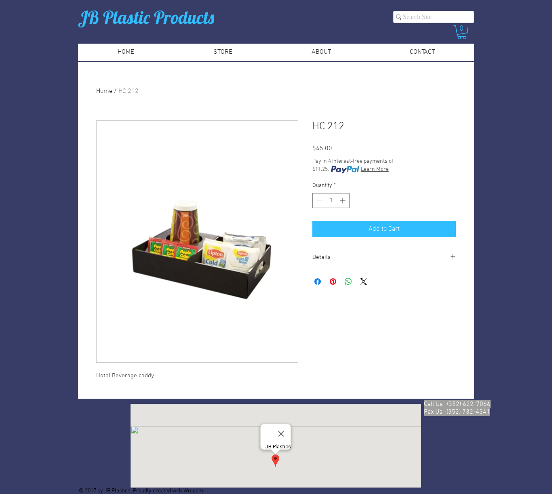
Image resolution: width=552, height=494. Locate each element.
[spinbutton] (331, 200)
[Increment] (343, 200)
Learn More (375, 169)
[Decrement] (319, 200)
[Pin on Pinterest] (333, 281)
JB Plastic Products (146, 17)
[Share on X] (364, 281)
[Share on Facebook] (317, 281)
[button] (461, 32)
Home (104, 91)
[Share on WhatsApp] (348, 281)
